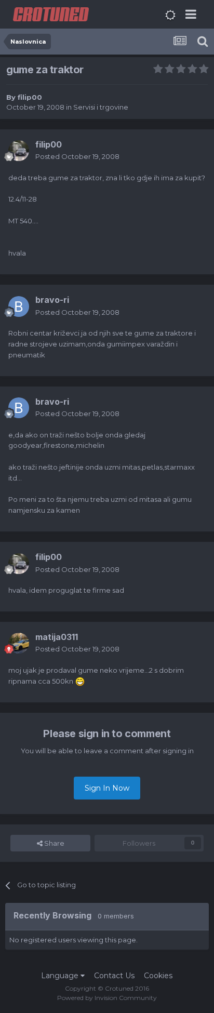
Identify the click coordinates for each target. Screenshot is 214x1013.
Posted (77, 156)
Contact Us (114, 975)
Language (61, 975)
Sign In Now (107, 788)
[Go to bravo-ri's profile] (18, 306)
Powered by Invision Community (107, 998)
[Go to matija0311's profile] (18, 643)
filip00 (30, 97)
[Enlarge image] (80, 681)
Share (53, 843)
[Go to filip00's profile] (18, 150)
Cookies (158, 975)
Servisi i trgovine (100, 107)
